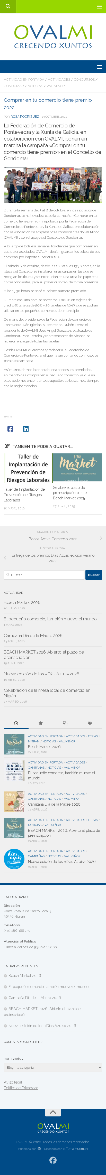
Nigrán (33, 741)
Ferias (93, 736)
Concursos (84, 79)
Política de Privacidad (21, 1088)
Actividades (59, 79)
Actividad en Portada (24, 79)
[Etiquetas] (90, 724)
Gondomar (14, 86)
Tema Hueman (77, 1149)
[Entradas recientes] (16, 724)
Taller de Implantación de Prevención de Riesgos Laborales (24, 494)
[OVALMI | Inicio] (53, 37)
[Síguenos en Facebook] (53, 1160)
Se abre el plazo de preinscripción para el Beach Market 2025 (70, 492)
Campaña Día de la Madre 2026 (33, 635)
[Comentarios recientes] (65, 724)
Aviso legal (13, 1082)
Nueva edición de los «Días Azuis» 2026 (41, 674)
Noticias (35, 86)
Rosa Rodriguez (25, 116)
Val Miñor (56, 86)
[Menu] (99, 6)
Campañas (36, 767)
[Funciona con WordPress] (39, 1149)
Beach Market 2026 (22, 602)
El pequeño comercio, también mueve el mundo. (51, 619)
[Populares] (41, 724)
